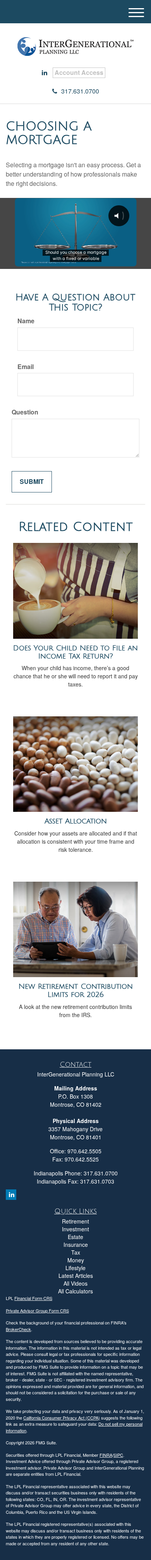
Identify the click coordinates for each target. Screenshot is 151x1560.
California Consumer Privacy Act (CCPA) (61, 1417)
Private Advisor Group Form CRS (37, 1310)
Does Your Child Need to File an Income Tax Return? (75, 652)
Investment (75, 1229)
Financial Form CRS (33, 1298)
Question (25, 412)
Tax (75, 1252)
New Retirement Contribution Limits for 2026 (76, 990)
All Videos (75, 1283)
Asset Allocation (76, 821)
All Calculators (75, 1291)
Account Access (79, 72)
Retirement (75, 1221)
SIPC (118, 1455)
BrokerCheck (18, 1329)
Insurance (75, 1244)
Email (25, 366)
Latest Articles (75, 1275)
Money (75, 1260)
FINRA (106, 1455)
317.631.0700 (80, 91)
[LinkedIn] (44, 72)
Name (25, 321)
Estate (75, 1237)
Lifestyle (75, 1268)
